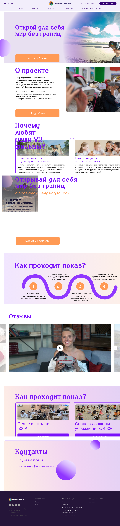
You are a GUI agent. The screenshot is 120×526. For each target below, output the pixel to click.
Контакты (65, 504)
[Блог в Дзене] (12, 3)
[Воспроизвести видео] (60, 348)
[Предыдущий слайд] (5, 348)
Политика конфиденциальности (72, 507)
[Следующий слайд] (115, 348)
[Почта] (19, 505)
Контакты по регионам (91, 8)
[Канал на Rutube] (13, 505)
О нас (21, 8)
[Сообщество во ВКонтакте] (5, 3)
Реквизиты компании (68, 515)
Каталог (35, 8)
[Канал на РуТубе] (8, 3)
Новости (69, 8)
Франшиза (52, 8)
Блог (63, 502)
